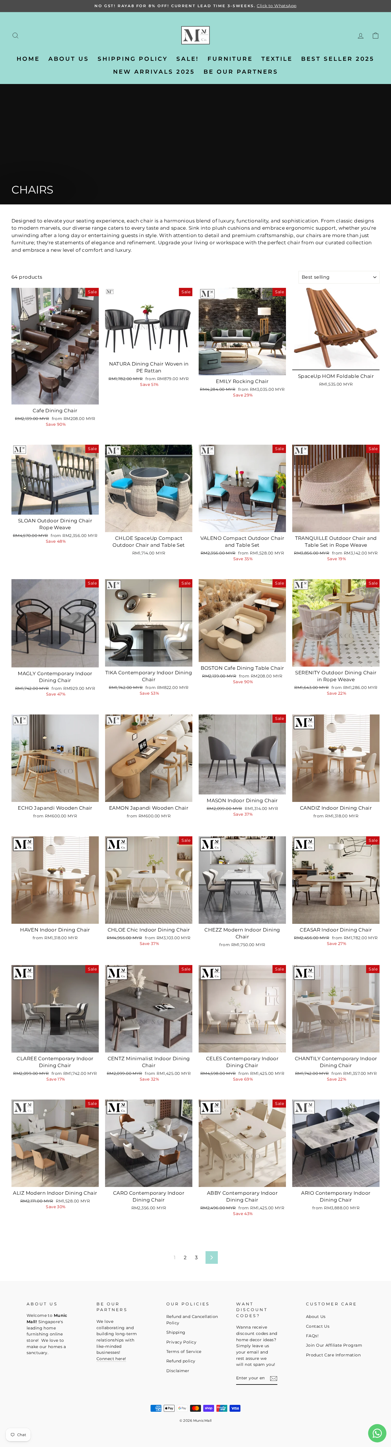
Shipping (175, 1332)
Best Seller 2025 (337, 58)
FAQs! (312, 1335)
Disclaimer (177, 1370)
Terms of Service (184, 1351)
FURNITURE (230, 58)
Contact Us (317, 1326)
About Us (315, 1316)
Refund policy (181, 1361)
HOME (28, 58)
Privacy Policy (181, 1342)
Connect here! (111, 1358)
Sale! (187, 58)
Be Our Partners (241, 71)
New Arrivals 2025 (154, 71)
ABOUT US (68, 58)
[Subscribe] (273, 1378)
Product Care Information (333, 1355)
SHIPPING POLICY (133, 58)
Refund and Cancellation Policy (192, 1319)
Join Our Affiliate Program (334, 1345)
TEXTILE (277, 58)
